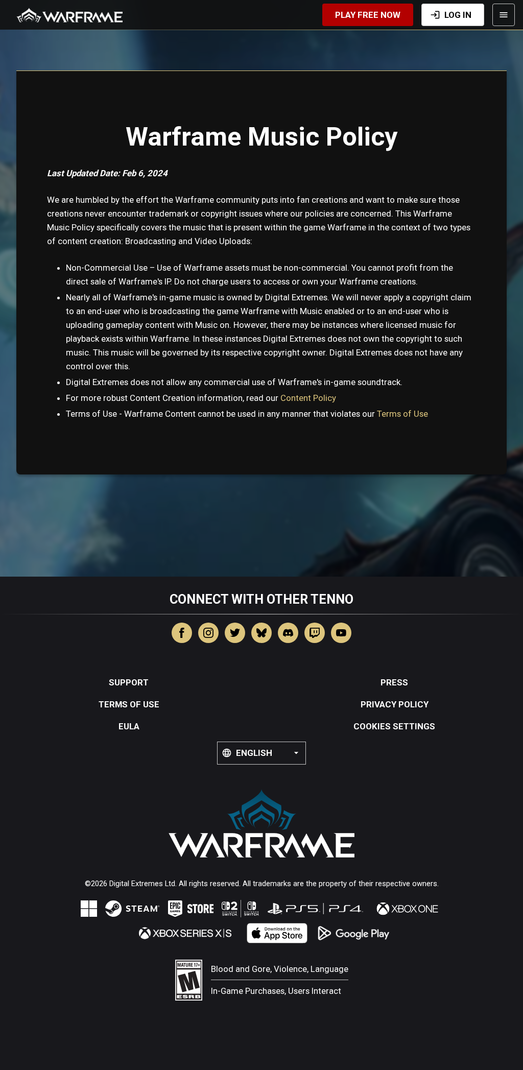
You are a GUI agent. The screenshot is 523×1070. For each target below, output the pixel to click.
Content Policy (308, 398)
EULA (128, 726)
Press (394, 682)
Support (129, 682)
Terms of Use (402, 414)
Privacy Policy (395, 704)
